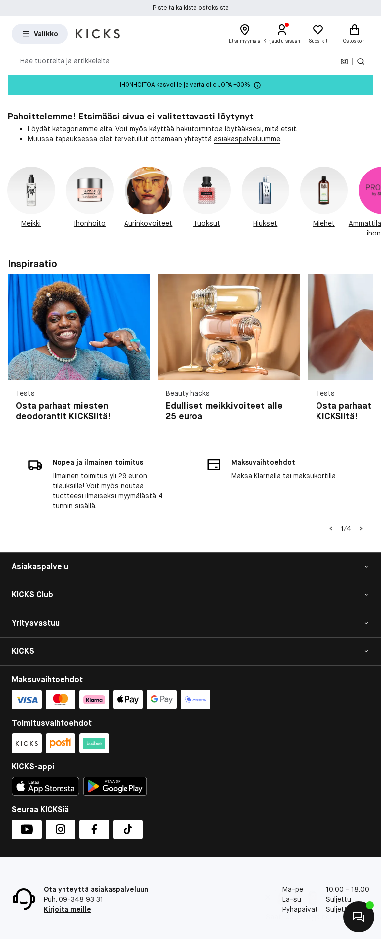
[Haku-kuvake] (361, 61)
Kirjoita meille (67, 909)
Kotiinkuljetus (191, 8)
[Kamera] (344, 61)
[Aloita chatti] (358, 916)
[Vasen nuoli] (331, 528)
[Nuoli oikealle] (369, 202)
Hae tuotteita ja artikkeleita (65, 61)
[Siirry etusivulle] (98, 34)
